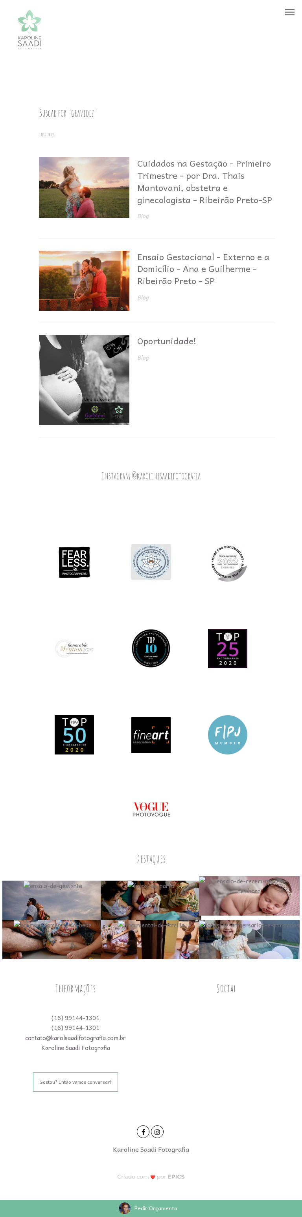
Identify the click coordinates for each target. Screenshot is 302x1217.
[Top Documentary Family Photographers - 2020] (74, 734)
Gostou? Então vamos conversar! (75, 1082)
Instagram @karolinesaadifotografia (151, 476)
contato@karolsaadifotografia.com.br (75, 1038)
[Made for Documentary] (227, 561)
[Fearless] (74, 561)
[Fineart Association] (151, 734)
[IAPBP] (151, 561)
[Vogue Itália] (151, 808)
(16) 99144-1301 (75, 1017)
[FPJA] (227, 734)
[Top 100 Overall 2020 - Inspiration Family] (151, 647)
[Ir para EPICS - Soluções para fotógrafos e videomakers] (151, 1176)
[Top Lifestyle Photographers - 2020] (227, 647)
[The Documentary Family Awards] (74, 647)
